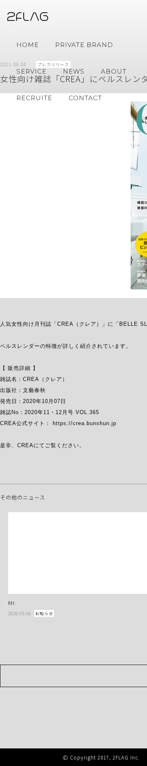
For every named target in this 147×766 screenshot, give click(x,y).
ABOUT (114, 71)
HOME (27, 45)
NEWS (74, 71)
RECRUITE (34, 98)
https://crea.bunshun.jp (84, 423)
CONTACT (85, 98)
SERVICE (31, 71)
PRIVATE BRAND (84, 45)
